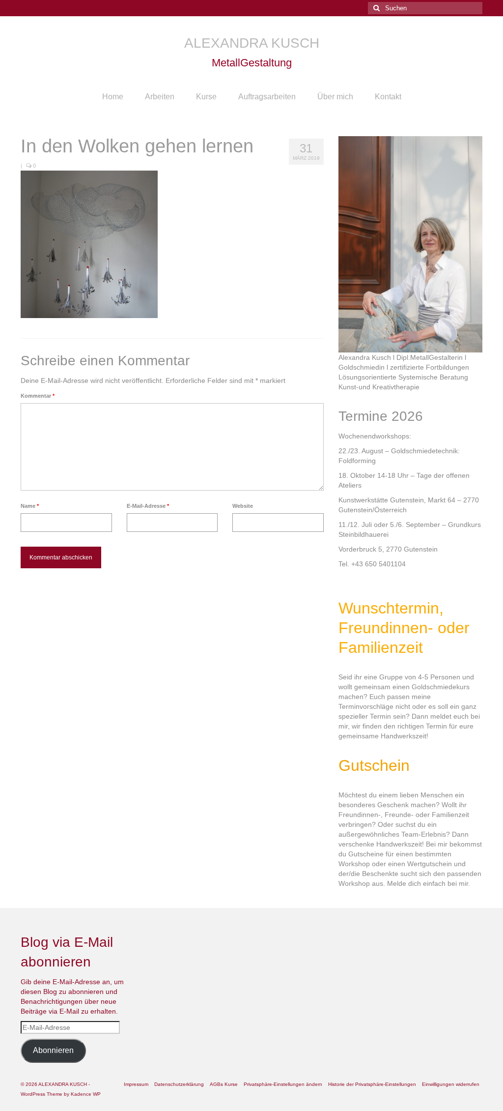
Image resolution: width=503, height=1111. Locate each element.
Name (30, 506)
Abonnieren (53, 1050)
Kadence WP (86, 1094)
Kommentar (38, 396)
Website (242, 506)
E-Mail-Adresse (148, 506)
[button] (283, 1084)
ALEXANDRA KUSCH (251, 43)
